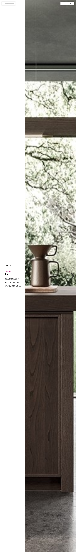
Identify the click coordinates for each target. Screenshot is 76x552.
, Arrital (9, 271)
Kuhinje (6, 271)
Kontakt (70, 3)
